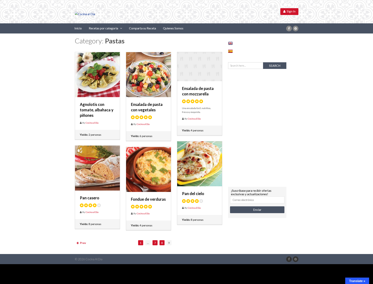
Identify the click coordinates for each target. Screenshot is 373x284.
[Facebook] (289, 28)
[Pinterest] (295, 28)
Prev (82, 242)
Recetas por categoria (103, 28)
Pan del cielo (193, 193)
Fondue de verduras (148, 199)
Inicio (78, 28)
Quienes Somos (173, 28)
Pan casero (89, 197)
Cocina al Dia (91, 122)
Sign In (290, 11)
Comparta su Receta (142, 28)
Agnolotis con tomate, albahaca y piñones (96, 110)
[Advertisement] (257, 127)
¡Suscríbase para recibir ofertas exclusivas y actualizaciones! (251, 192)
